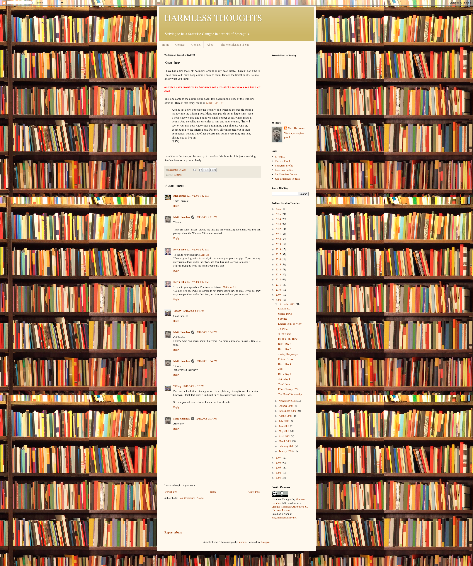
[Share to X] (208, 170)
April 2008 (285, 436)
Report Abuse (173, 532)
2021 (279, 234)
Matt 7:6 (204, 254)
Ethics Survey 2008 (288, 389)
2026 (279, 208)
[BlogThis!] (204, 170)
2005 (279, 467)
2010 (279, 289)
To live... (283, 328)
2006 (279, 462)
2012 (279, 279)
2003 (279, 477)
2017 (279, 254)
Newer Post (171, 491)
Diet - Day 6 (284, 349)
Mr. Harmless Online (286, 174)
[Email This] (201, 170)
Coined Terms (285, 359)
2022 (279, 229)
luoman (242, 542)
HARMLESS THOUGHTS (213, 17)
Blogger (265, 542)
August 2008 (286, 415)
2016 (279, 259)
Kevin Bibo (179, 249)
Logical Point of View (290, 323)
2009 (279, 294)
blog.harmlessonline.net (284, 517)
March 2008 (285, 441)
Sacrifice (282, 318)
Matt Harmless (181, 217)
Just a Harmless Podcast (287, 178)
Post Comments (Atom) (191, 498)
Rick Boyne (179, 196)
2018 (279, 249)
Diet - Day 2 (284, 374)
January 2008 (286, 451)
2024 (279, 219)
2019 (279, 244)
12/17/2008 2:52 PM (198, 249)
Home (165, 44)
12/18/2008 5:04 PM (193, 310)
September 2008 (288, 410)
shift (280, 369)
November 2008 (287, 400)
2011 (279, 284)
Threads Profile (283, 161)
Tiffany (177, 311)
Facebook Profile (284, 170)
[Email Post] (194, 169)
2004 (279, 472)
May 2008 (284, 431)
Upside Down (285, 313)
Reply (176, 206)
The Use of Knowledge (290, 394)
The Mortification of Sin (234, 44)
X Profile (280, 157)
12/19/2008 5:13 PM (206, 418)
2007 (279, 457)
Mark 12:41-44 (215, 103)
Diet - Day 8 (284, 344)
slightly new (284, 334)
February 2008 (287, 446)
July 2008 (284, 421)
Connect (180, 44)
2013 (279, 274)
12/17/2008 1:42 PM (198, 195)
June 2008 (284, 426)
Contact (195, 44)
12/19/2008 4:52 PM (193, 386)
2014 (279, 269)
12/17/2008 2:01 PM (206, 217)
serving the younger (288, 354)
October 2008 (286, 405)
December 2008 (287, 304)
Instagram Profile (284, 165)
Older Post (254, 491)
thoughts (178, 174)
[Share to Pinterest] (215, 170)
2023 (279, 224)
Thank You (284, 384)
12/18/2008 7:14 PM (206, 332)
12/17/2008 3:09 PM (198, 282)
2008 (279, 299)
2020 (279, 239)
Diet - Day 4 (284, 364)
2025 (279, 214)
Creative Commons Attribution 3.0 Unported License (290, 508)
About (210, 44)
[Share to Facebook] (211, 170)
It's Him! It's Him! (288, 339)
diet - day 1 (284, 379)
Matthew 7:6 (229, 287)
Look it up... (284, 308)
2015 (279, 264)
